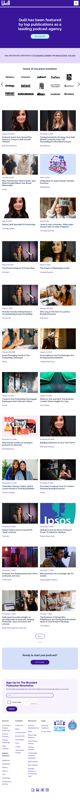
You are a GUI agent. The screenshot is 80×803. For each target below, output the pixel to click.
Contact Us (19, 725)
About (17, 729)
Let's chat (40, 662)
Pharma (5, 767)
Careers (18, 747)
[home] (7, 3)
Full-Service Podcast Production (6, 727)
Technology (6, 778)
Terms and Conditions (45, 726)
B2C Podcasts (33, 765)
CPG (3, 774)
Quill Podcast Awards (33, 742)
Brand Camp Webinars (32, 736)
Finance (5, 771)
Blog (29, 731)
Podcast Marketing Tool (33, 726)
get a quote (40, 36)
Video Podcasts (5, 747)
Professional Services (6, 783)
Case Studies (19, 739)
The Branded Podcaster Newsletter (32, 755)
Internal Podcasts (5, 735)
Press (17, 743)
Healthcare (6, 760)
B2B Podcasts (33, 761)
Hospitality (6, 764)
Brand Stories (20, 736)
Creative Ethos (20, 732)
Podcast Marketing (5, 741)
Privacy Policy (46, 731)
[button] (76, 3)
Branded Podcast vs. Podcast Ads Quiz (32, 772)
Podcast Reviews (31, 748)
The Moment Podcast (19, 751)
